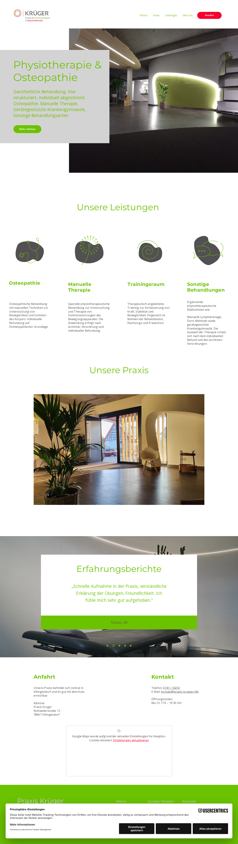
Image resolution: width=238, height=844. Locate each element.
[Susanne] (107, 645)
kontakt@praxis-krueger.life (180, 692)
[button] (119, 449)
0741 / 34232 (171, 688)
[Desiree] (119, 645)
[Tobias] (113, 645)
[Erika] (125, 645)
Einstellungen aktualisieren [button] (131, 740)
